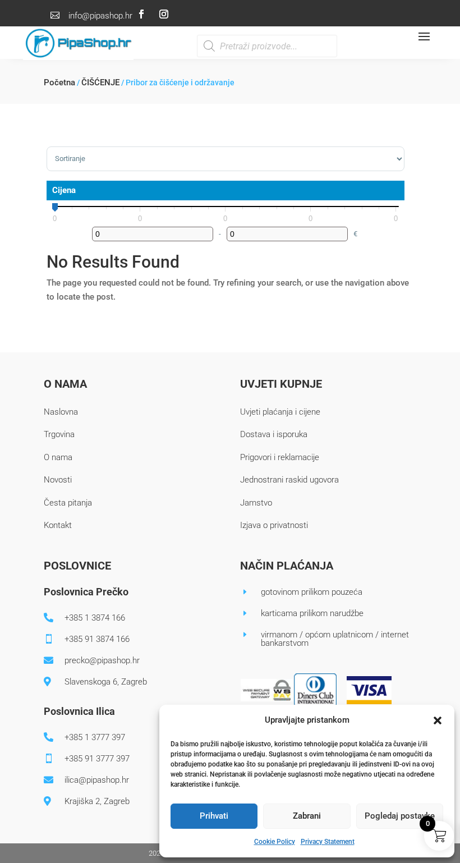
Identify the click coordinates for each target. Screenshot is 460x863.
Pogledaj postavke (400, 816)
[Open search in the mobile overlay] (267, 46)
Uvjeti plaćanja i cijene (280, 412)
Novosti (58, 480)
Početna (59, 82)
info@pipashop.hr (100, 16)
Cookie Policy (274, 842)
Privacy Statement (328, 842)
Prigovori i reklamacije (279, 457)
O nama (58, 457)
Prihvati (214, 816)
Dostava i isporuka (273, 434)
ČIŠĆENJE (100, 82)
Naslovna (61, 412)
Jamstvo (256, 503)
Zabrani (307, 816)
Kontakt (58, 525)
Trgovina (59, 434)
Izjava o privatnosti (274, 525)
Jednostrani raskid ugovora (289, 480)
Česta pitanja (68, 503)
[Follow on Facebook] (141, 14)
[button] (437, 720)
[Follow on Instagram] (164, 14)
